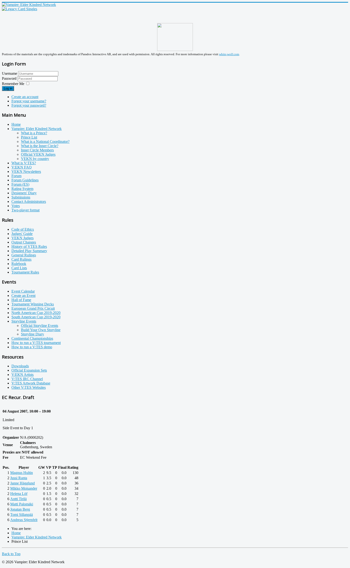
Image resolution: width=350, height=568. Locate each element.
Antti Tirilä (18, 499)
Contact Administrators (28, 201)
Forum (16, 176)
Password (9, 78)
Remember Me (13, 84)
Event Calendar (23, 291)
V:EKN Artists (22, 375)
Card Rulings (21, 259)
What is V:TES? (23, 163)
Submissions (20, 197)
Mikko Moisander (23, 488)
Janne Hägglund (22, 483)
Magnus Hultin (21, 473)
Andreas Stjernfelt (23, 520)
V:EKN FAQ (21, 167)
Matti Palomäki (21, 504)
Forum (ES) (20, 184)
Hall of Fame (21, 300)
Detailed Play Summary (29, 251)
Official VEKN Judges (38, 154)
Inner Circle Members (37, 150)
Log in (8, 88)
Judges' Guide (22, 234)
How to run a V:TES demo (31, 347)
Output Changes (23, 242)
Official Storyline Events (39, 326)
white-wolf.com (229, 54)
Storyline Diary (32, 334)
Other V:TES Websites (28, 387)
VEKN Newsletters (26, 171)
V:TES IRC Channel (27, 379)
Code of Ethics (22, 229)
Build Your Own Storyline (40, 330)
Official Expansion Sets (29, 370)
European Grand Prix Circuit (33, 308)
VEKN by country (35, 159)
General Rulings (23, 255)
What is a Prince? (34, 133)
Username (9, 73)
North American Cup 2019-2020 (35, 313)
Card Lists (19, 268)
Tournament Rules (25, 272)
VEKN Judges (22, 238)
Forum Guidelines (25, 180)
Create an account (24, 97)
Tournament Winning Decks (32, 304)
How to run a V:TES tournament (36, 343)
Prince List (29, 137)
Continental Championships (32, 338)
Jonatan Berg (20, 509)
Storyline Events (23, 321)
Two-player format (25, 210)
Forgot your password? (28, 105)
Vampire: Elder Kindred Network (36, 129)
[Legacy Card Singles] (19, 9)
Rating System (22, 189)
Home (16, 124)
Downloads (20, 366)
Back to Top (11, 554)
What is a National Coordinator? (45, 142)
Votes (15, 206)
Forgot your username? (28, 101)
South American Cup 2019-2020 (35, 317)
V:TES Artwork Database (30, 383)
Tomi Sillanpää (21, 515)
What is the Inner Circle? (39, 146)
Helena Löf (18, 494)
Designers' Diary (24, 193)
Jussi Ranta (18, 478)
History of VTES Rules (29, 246)
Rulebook (18, 264)
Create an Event (23, 296)
